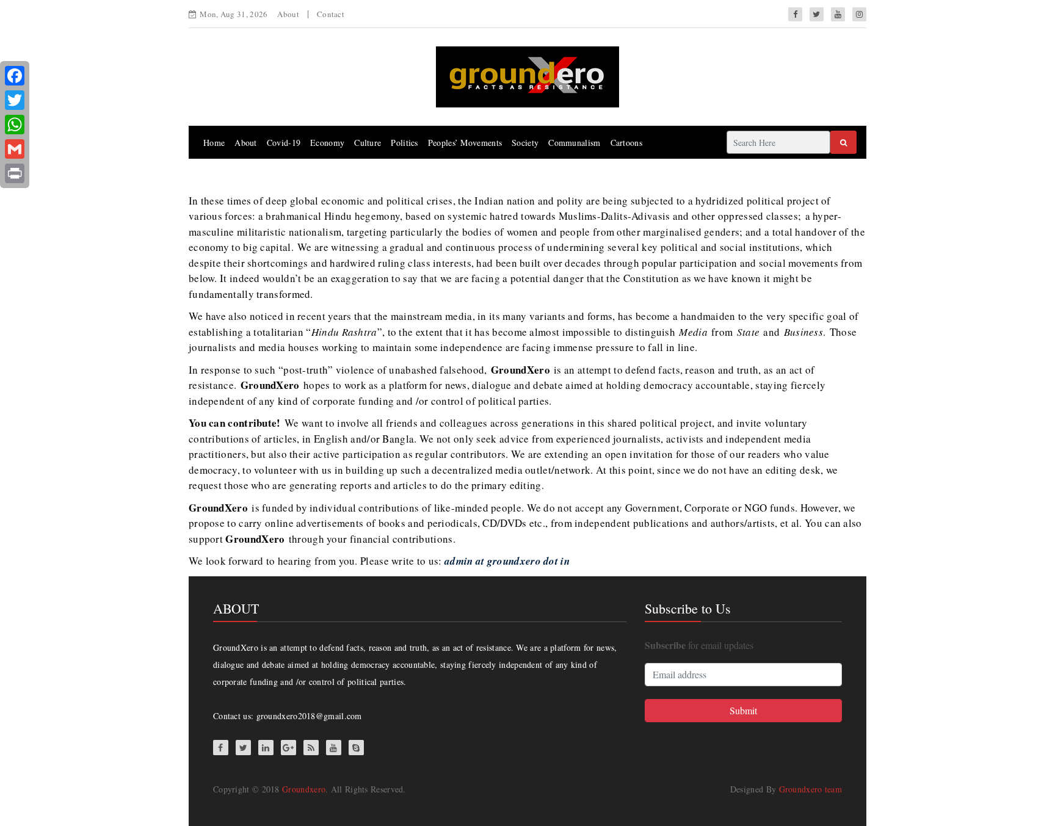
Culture (367, 142)
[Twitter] (14, 100)
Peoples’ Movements (465, 142)
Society (525, 142)
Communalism (574, 142)
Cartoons (626, 142)
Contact (330, 14)
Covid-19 (283, 142)
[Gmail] (14, 149)
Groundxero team (811, 789)
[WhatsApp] (14, 124)
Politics (404, 142)
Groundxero (303, 789)
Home (214, 142)
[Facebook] (14, 75)
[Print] (14, 173)
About (288, 14)
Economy (327, 142)
